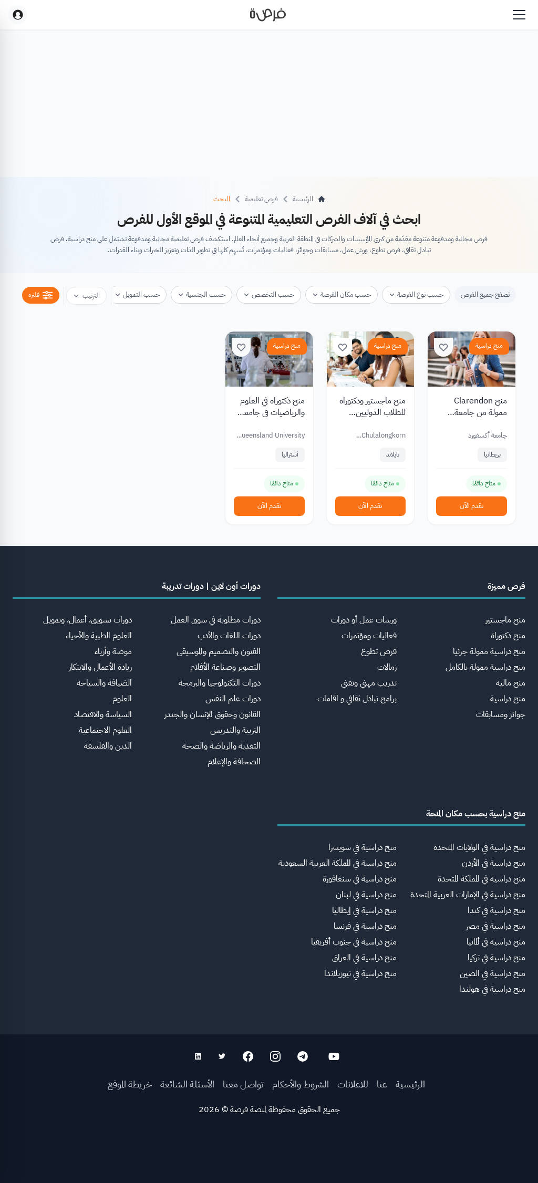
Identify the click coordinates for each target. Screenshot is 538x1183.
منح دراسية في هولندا (492, 989)
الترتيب (91, 295)
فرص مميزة (506, 586)
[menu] (519, 15)
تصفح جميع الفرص (485, 294)
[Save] (443, 347)
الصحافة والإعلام (234, 761)
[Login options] (17, 14)
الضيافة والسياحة (104, 683)
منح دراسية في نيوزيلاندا (360, 973)
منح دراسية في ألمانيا (496, 942)
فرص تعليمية (261, 199)
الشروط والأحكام (300, 1084)
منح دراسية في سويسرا (362, 847)
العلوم (122, 698)
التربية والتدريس (235, 730)
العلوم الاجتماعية (105, 730)
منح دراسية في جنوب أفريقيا (354, 942)
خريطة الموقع (130, 1084)
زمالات (387, 667)
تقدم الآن (471, 506)
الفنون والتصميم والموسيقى (219, 651)
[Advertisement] (269, 1159)
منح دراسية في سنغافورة (360, 879)
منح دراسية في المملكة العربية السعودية (337, 863)
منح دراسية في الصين (492, 973)
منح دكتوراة (508, 635)
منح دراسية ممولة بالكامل (485, 667)
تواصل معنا (243, 1084)
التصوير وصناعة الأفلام (225, 667)
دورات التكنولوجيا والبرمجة (220, 683)
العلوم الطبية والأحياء (99, 635)
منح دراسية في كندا (496, 910)
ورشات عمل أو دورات (364, 620)
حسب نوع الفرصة (420, 294)
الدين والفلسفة (108, 746)
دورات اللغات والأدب (229, 635)
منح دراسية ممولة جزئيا (489, 651)
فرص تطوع (379, 651)
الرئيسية (410, 1084)
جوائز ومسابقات (500, 714)
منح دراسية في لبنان (366, 894)
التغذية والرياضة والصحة (221, 746)
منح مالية (510, 683)
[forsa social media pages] (333, 1056)
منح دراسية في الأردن (493, 863)
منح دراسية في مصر (495, 926)
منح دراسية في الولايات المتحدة (479, 847)
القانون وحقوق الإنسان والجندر (212, 714)
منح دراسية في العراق (364, 957)
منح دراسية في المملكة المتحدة (481, 879)
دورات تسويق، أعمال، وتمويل (87, 620)
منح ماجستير (505, 620)
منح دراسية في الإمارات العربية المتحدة (467, 894)
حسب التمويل (141, 294)
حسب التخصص (273, 294)
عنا (382, 1084)
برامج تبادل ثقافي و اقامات (357, 698)
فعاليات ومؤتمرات (369, 635)
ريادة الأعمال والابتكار (100, 667)
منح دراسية (489, 345)
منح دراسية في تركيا (496, 957)
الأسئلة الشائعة (187, 1084)
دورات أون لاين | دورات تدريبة (211, 586)
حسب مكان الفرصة (345, 294)
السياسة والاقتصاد (103, 714)
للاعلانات (352, 1084)
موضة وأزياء (113, 651)
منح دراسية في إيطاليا (364, 910)
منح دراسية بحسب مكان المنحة (475, 813)
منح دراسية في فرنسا (365, 926)
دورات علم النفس (233, 698)
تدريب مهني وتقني (369, 683)
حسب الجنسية (205, 294)
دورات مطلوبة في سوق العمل (216, 620)
